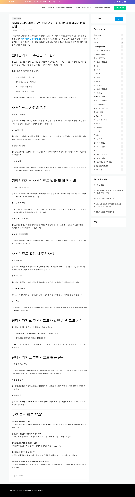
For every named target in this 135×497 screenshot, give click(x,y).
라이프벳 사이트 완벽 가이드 (104, 198)
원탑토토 (97, 123)
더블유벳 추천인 (99, 54)
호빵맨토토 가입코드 (101, 166)
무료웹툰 (97, 81)
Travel (96, 43)
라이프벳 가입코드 (100, 62)
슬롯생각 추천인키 (100, 100)
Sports (96, 39)
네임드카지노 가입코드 (102, 50)
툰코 (95, 150)
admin (20, 30)
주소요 (96, 135)
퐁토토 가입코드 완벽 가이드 (104, 212)
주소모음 (97, 131)
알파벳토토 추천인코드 (102, 108)
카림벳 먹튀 (98, 139)
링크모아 (97, 70)
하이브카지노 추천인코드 (103, 162)
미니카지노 (98, 85)
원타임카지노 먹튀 (100, 120)
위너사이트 (98, 127)
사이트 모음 (98, 93)
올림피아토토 (98, 112)
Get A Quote (120, 8)
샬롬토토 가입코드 (100, 97)
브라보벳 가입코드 (100, 89)
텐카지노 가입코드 (100, 147)
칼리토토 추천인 (99, 143)
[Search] (119, 19)
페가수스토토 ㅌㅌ (100, 154)
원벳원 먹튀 (98, 116)
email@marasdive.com (57, 2)
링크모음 (97, 74)
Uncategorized (16, 18)
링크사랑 (97, 77)
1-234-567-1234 (40, 2)
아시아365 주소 (99, 104)
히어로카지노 (98, 170)
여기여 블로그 (99, 185)
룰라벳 (96, 66)
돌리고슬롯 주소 (99, 58)
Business (97, 35)
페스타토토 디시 (99, 158)
